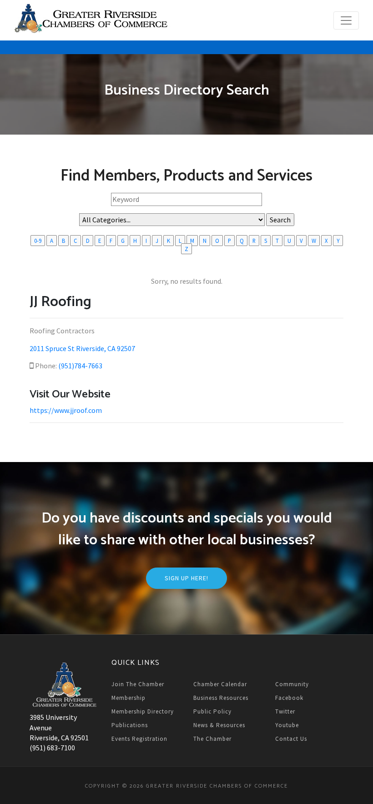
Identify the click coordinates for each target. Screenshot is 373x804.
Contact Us (291, 739)
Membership (128, 698)
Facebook (289, 698)
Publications (129, 725)
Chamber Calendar (220, 684)
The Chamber (212, 739)
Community (292, 684)
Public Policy (212, 711)
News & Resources (219, 725)
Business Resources (220, 698)
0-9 (37, 240)
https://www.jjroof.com (66, 410)
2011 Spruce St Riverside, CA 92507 (82, 348)
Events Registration (139, 739)
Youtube (287, 725)
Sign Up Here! (186, 578)
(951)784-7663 (80, 365)
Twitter (285, 711)
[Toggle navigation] (346, 20)
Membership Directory (142, 711)
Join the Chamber (137, 684)
